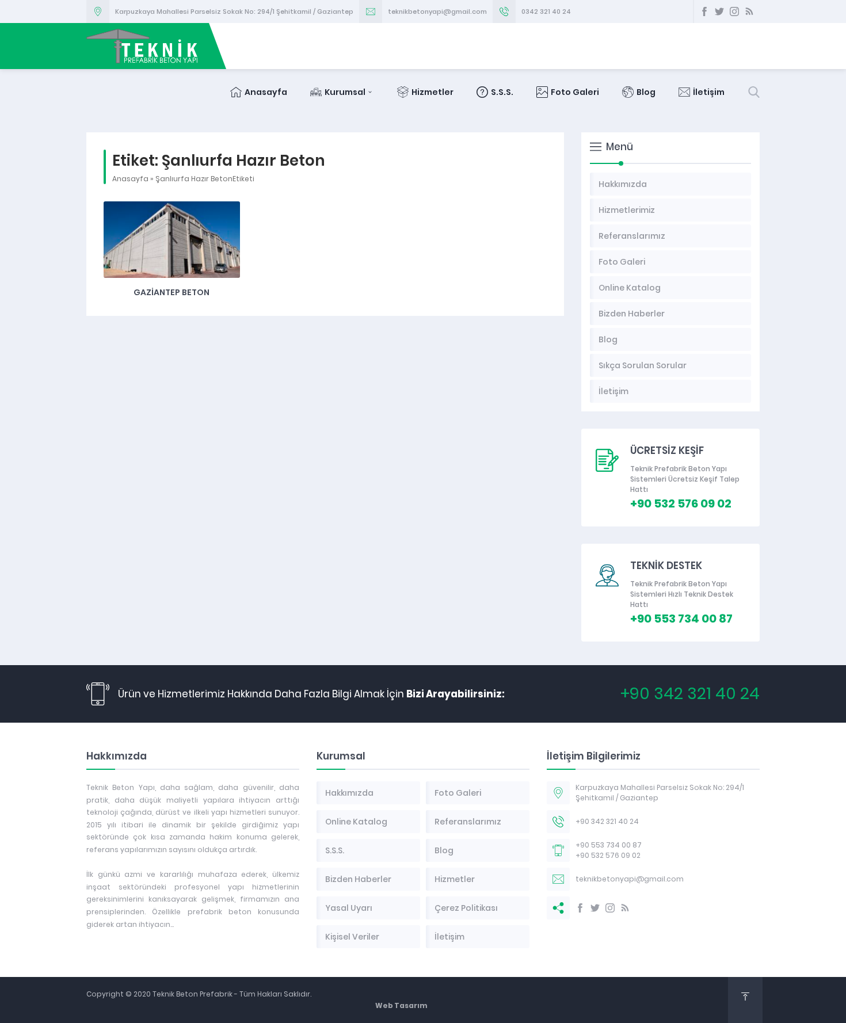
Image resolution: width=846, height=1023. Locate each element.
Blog (646, 92)
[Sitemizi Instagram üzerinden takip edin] (734, 11)
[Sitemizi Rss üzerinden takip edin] (749, 11)
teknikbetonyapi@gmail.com (437, 11)
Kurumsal (345, 92)
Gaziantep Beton (171, 292)
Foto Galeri (575, 92)
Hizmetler (432, 92)
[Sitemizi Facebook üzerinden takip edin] (704, 11)
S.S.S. (502, 92)
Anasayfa (266, 92)
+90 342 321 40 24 (690, 693)
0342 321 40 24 (546, 11)
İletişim (709, 92)
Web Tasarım (401, 1005)
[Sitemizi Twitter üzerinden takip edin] (719, 11)
